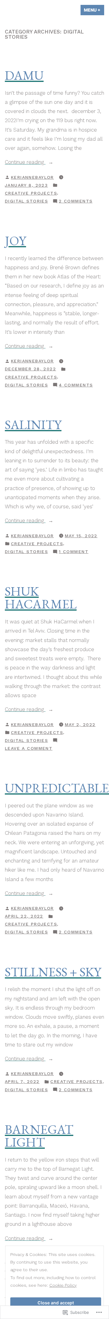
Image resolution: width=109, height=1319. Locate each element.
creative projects (31, 193)
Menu (94, 9)
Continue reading (25, 162)
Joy (15, 240)
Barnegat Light (39, 1136)
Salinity (33, 424)
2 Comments (75, 201)
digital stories (26, 201)
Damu (24, 75)
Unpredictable (57, 787)
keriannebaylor (32, 177)
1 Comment (73, 552)
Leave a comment (28, 749)
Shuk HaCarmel (41, 597)
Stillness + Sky (53, 971)
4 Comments (76, 385)
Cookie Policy (63, 1285)
